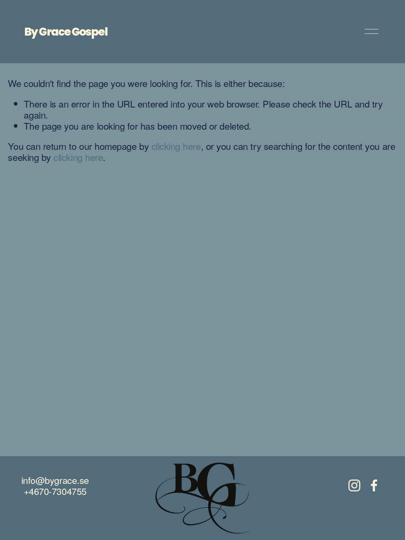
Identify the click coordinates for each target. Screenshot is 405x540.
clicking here (176, 146)
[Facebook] (374, 485)
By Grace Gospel (65, 32)
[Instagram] (354, 485)
